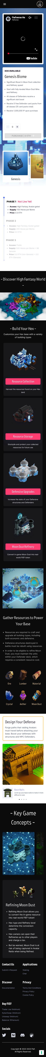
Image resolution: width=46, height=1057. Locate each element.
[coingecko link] (32, 1035)
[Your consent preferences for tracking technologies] (41, 1052)
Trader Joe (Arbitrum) (11, 1009)
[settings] (5, 4)
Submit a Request (9, 970)
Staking (26, 970)
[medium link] (13, 1035)
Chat (25, 973)
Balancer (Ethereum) (10, 1020)
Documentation (8, 988)
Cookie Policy (28, 995)
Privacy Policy (28, 991)
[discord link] (22, 1035)
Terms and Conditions (32, 988)
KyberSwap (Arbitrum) (11, 1013)
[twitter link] (4, 1035)
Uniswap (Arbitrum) (10, 1016)
